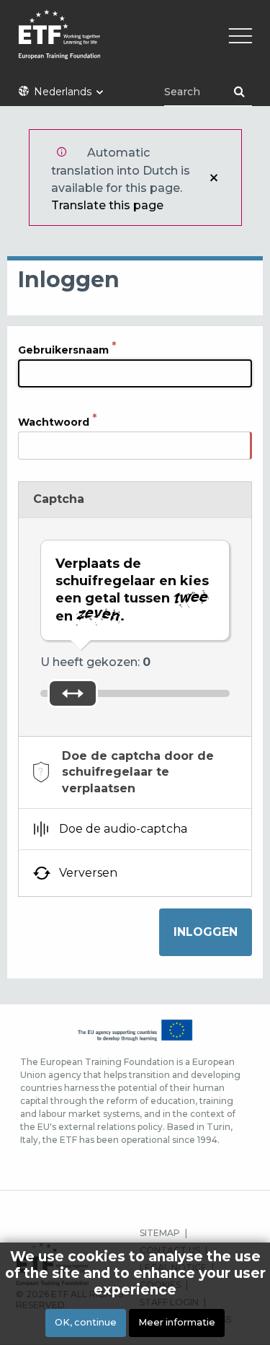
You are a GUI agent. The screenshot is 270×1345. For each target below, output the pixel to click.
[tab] (135, 772)
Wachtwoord (53, 422)
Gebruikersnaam (63, 349)
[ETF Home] (135, 43)
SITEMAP (160, 1232)
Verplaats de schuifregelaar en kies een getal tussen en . (132, 590)
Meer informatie (176, 1322)
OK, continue (86, 1322)
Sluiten (214, 177)
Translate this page (107, 205)
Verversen (88, 873)
